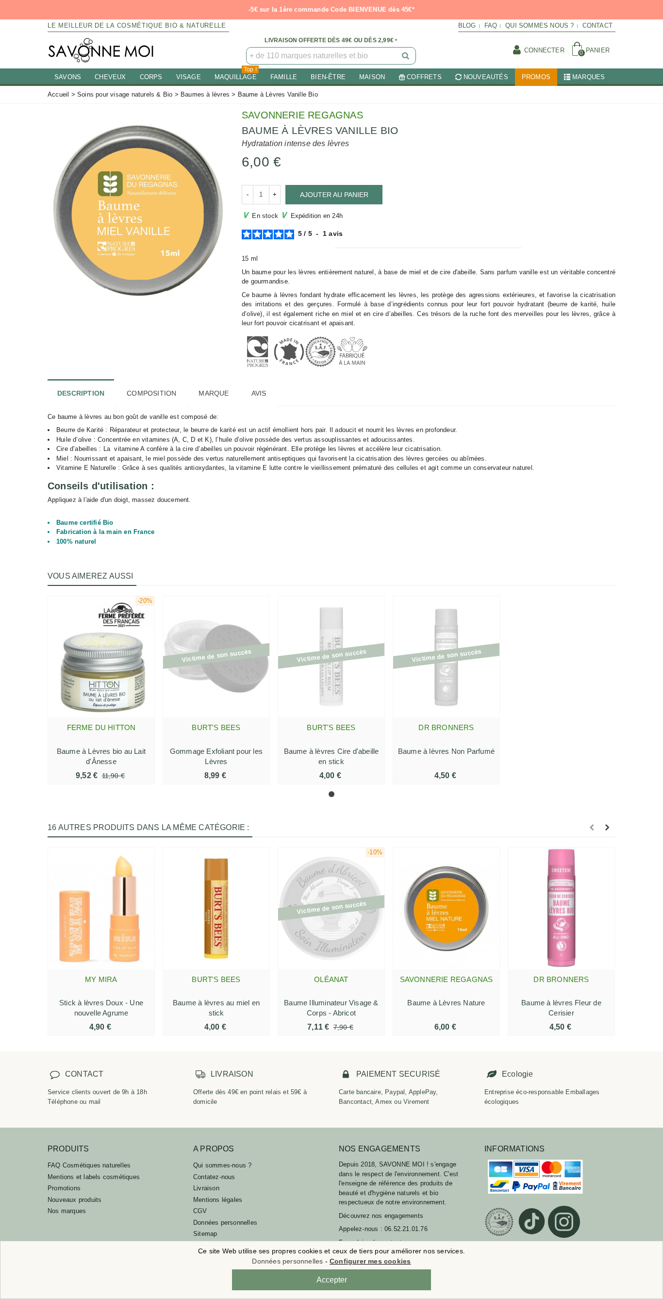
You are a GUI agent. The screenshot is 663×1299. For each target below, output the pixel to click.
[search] (406, 56)
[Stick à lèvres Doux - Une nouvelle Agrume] (101, 908)
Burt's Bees (216, 727)
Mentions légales (217, 1199)
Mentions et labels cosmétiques (94, 1177)
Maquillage (236, 74)
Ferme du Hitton (101, 727)
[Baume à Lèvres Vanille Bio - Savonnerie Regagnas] (137, 210)
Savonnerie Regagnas (302, 115)
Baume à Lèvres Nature (446, 1003)
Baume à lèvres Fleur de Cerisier (561, 1008)
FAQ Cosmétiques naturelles (89, 1165)
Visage (188, 77)
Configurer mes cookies (370, 1261)
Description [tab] (80, 393)
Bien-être (328, 77)
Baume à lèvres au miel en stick (216, 1008)
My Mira (101, 979)
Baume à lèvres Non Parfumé (446, 751)
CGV (200, 1211)
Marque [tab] (214, 393)
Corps (151, 77)
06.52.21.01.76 (406, 1228)
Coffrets (424, 77)
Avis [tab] (258, 393)
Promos (536, 77)
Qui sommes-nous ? (222, 1165)
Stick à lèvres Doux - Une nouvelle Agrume (101, 1008)
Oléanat (331, 979)
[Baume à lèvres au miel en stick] (216, 908)
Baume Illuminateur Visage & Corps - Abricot (331, 1008)
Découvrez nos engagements (381, 1215)
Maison (372, 77)
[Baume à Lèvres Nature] (446, 908)
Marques (588, 77)
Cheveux (110, 77)
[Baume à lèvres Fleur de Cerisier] (561, 908)
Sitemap (205, 1233)
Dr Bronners (446, 727)
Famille (283, 77)
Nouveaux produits (74, 1199)
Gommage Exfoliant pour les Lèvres (216, 756)
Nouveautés (486, 77)
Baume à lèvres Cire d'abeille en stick (331, 756)
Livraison (206, 1188)
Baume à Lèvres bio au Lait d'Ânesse (101, 756)
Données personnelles (225, 1222)
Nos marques (67, 1211)
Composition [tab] (151, 393)
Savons (67, 77)
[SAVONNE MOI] (101, 50)
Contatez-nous (214, 1177)
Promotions (64, 1188)
